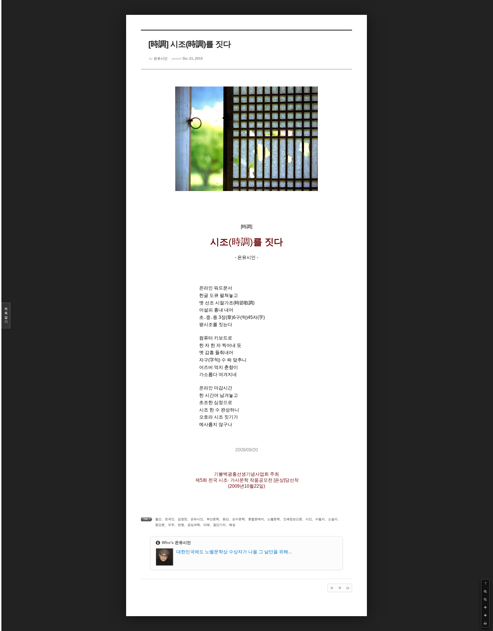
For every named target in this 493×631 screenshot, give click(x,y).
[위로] (485, 607)
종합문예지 (256, 519)
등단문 (160, 524)
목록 (6, 315)
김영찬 (182, 519)
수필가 (320, 519)
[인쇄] (485, 623)
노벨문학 (273, 519)
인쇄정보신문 (292, 519)
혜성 (232, 524)
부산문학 (213, 519)
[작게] (485, 599)
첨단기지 (219, 524)
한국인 (169, 519)
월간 (158, 519)
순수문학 (238, 519)
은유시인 (197, 519)
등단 (226, 519)
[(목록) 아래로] (485, 615)
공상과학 (193, 524)
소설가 (333, 519)
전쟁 (181, 524)
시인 (309, 519)
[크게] (485, 591)
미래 (206, 524)
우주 (171, 524)
